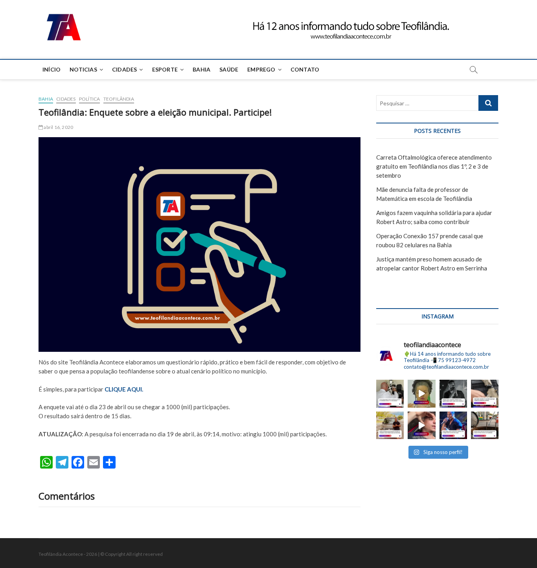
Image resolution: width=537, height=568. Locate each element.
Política (89, 99)
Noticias (83, 69)
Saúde (228, 69)
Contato (305, 69)
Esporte (165, 69)
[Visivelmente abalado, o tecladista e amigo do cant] (421, 425)
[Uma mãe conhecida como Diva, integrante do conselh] (421, 393)
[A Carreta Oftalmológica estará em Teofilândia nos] (390, 393)
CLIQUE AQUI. (124, 389)
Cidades (124, 69)
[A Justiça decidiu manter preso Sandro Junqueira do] (390, 425)
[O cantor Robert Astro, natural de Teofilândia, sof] (453, 425)
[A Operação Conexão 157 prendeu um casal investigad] (484, 393)
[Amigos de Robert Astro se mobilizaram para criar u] (453, 393)
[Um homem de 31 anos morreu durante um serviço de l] (484, 425)
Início (51, 69)
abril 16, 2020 (58, 127)
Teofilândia (118, 99)
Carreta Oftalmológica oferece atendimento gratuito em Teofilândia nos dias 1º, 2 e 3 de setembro (434, 166)
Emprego (261, 69)
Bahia (201, 69)
